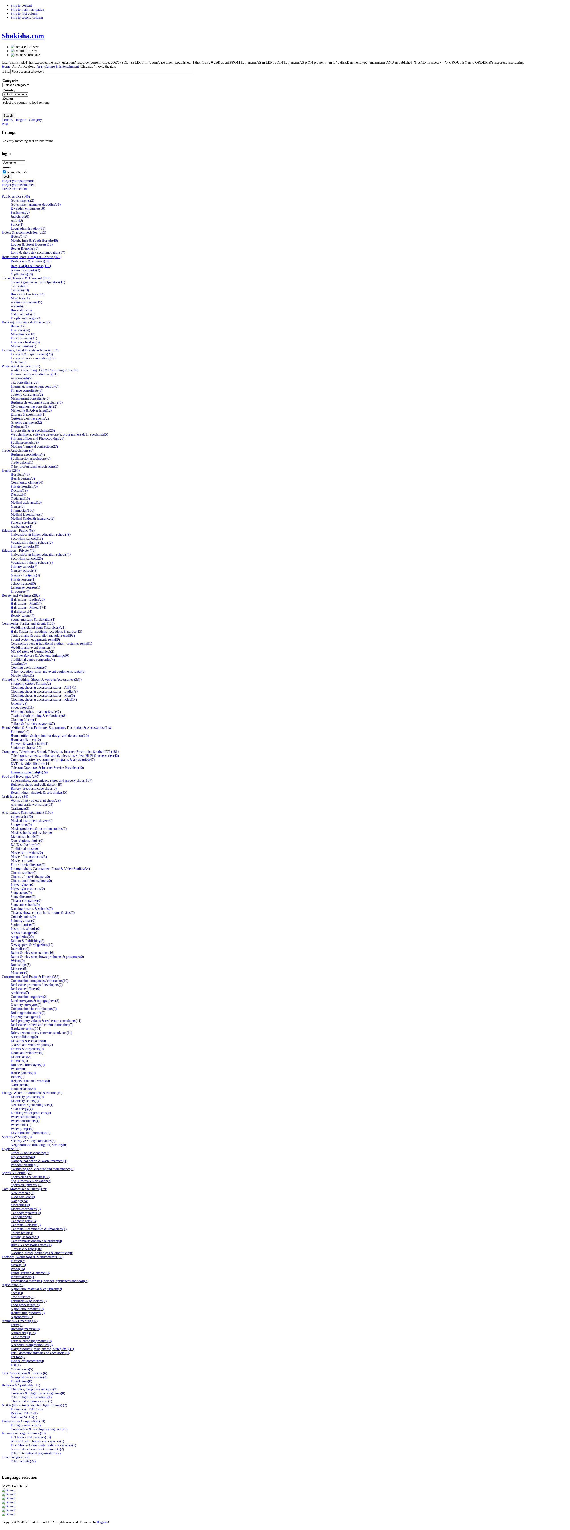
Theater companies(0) (26, 900)
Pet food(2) (18, 1357)
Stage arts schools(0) (25, 904)
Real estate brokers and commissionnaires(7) (42, 1025)
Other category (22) (15, 1457)
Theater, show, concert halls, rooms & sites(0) (43, 912)
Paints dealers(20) (23, 1089)
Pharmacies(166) (22, 510)
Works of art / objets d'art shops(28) (36, 800)
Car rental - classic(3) (26, 1225)
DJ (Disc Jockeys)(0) (25, 844)
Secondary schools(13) (27, 538)
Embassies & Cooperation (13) (23, 1421)
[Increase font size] (25, 47)
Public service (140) (16, 196)
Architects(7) (20, 993)
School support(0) (23, 583)
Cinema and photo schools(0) (31, 880)
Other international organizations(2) (36, 1453)
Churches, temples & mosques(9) (34, 1389)
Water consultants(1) (25, 1121)
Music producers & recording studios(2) (39, 828)
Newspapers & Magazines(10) (32, 945)
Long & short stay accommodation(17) (38, 252)
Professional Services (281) (21, 366)
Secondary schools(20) (27, 558)
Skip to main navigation (27, 9)
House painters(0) (23, 1073)
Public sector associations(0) (30, 458)
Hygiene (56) (11, 1149)
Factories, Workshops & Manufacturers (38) (32, 1257)
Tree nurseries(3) (22, 1297)
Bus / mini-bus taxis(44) (27, 294)
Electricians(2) (21, 1057)
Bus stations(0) (21, 310)
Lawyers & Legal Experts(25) (32, 354)
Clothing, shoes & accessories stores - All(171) (43, 687)
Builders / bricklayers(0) (28, 1065)
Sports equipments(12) (26, 1185)
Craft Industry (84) (15, 796)
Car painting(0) (21, 1217)
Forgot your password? (18, 181)
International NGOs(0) (27, 1409)
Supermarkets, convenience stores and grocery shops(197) (51, 780)
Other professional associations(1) (34, 466)
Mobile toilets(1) (22, 675)
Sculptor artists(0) (23, 924)
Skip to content (21, 5)
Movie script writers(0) (27, 852)
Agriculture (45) (13, 1285)
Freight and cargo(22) (26, 318)
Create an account (14, 189)
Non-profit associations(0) (29, 1377)
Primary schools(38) (25, 546)
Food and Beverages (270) (20, 776)
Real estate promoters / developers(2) (37, 985)
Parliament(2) (20, 212)
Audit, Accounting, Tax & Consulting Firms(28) (44, 370)
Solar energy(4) (22, 1109)
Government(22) (22, 200)
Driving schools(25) (25, 1237)
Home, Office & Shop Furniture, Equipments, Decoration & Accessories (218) (57, 727)
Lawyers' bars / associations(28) (33, 358)
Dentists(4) (18, 494)
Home (6, 66)
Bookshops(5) (21, 965)
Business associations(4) (28, 454)
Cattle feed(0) (20, 1337)
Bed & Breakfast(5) (24, 248)
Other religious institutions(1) (31, 1397)
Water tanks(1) (21, 1125)
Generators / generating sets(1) (32, 1105)
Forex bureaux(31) (24, 338)
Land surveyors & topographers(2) (35, 1001)
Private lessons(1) (23, 579)
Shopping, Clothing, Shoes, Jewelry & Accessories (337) (42, 679)
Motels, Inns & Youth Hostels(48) (34, 240)
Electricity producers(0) (27, 1097)
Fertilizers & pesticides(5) (29, 1301)
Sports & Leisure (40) (17, 1173)
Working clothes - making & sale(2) (36, 711)
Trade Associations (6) (17, 450)
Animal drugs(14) (23, 1333)
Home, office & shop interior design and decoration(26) (50, 735)
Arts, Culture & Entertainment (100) (27, 812)
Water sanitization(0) (25, 1117)
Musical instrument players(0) (31, 820)
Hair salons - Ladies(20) (28, 599)
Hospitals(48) (20, 474)
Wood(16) (18, 1269)
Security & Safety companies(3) (33, 1141)
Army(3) (17, 220)
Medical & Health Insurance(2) (32, 518)
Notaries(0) (18, 362)
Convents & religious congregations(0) (38, 1393)
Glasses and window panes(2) (32, 1045)
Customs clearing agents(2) (30, 418)
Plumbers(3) (19, 1061)
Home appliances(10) (26, 739)
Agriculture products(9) (27, 1309)
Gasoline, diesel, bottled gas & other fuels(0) (42, 1253)
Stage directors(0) (23, 896)
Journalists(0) (20, 949)
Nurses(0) (17, 506)
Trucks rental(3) (22, 1233)
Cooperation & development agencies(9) (39, 1429)
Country (8, 120)
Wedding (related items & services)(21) (38, 627)
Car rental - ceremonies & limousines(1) (39, 1229)
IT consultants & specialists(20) (33, 430)
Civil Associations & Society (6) (24, 1373)
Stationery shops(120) (26, 747)
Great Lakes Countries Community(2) (37, 1449)
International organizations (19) (24, 1433)
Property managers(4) (26, 1017)
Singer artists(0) (22, 816)
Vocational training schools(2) (32, 542)
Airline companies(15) (26, 302)
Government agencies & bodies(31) (36, 204)
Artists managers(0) (24, 933)
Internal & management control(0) (34, 386)
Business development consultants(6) (37, 402)
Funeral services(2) (24, 522)
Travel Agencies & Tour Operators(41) (38, 282)
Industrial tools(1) (23, 1277)
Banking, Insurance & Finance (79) (26, 322)
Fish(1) (16, 1365)
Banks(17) (18, 326)
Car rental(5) (19, 286)
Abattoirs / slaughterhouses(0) (32, 1345)
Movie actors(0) (22, 860)
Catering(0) (19, 663)
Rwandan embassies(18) (28, 208)
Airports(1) (18, 306)
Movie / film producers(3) (29, 856)
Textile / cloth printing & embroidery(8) (38, 715)
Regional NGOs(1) (24, 1413)
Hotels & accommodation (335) (24, 232)
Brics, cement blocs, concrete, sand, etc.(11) (41, 1033)
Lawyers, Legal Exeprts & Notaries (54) (30, 350)
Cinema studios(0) (23, 872)
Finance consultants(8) (26, 390)
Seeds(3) (17, 1293)
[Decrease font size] (25, 55)
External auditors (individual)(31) (34, 374)
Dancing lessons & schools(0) (32, 908)
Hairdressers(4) (21, 611)
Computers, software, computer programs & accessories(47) (53, 759)
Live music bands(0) (25, 836)
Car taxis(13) (20, 290)
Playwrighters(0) (22, 884)
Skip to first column (24, 13)
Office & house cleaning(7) (30, 1153)
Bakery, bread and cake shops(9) (34, 788)
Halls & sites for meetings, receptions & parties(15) (46, 631)
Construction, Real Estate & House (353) (30, 977)
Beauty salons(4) (22, 615)
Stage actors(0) (21, 892)
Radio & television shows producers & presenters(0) (47, 957)
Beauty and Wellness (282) (21, 595)
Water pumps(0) (22, 1129)
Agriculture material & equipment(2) (36, 1289)
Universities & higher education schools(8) (41, 534)
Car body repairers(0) (26, 1213)
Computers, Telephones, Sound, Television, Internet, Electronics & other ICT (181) (60, 751)
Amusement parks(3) (25, 270)
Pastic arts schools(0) (25, 929)
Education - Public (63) (18, 530)
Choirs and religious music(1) (31, 1401)
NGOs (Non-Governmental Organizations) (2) (34, 1405)
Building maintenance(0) (28, 1013)
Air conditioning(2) (24, 1037)
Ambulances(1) (21, 526)
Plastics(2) (18, 1261)
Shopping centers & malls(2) (31, 683)
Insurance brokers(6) (25, 342)
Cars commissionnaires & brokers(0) (36, 1241)
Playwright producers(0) (28, 888)
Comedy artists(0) (23, 916)
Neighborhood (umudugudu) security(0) (39, 1145)
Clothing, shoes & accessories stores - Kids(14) (44, 699)
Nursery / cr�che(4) (25, 575)
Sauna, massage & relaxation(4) (33, 619)
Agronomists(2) (22, 1317)
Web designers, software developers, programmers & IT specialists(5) (59, 434)
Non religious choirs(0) (27, 840)
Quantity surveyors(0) (26, 1005)
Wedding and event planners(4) (33, 647)
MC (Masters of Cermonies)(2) (32, 651)
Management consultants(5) (30, 398)
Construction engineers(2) (29, 997)
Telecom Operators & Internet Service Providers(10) (47, 767)
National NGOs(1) (24, 1417)
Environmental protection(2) (30, 1133)
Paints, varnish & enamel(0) (30, 1273)
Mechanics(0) (20, 1205)
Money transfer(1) (23, 346)
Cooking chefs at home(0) (29, 667)
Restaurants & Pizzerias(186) (31, 261)
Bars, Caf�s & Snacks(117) (31, 266)
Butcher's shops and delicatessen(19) (36, 784)
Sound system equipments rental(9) (35, 639)
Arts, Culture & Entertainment (58, 66)
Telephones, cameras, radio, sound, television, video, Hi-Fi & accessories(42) (65, 755)
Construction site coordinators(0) (34, 1009)
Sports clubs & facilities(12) (30, 1177)
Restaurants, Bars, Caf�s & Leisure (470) (31, 257)
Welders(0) (18, 1069)
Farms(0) (17, 1325)
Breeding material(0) (25, 1329)
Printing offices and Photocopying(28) (37, 438)
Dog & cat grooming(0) (27, 1361)
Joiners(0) (17, 1077)
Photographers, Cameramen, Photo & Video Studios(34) (50, 868)
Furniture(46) (20, 731)
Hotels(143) (19, 236)
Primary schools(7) (24, 566)
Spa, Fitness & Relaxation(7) (31, 1181)
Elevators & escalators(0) (28, 1041)
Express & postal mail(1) (28, 414)
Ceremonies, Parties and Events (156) (28, 623)
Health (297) (11, 470)
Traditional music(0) (25, 848)
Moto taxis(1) (20, 298)
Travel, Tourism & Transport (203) (26, 278)
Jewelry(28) (19, 703)
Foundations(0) (21, 1381)
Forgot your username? (18, 185)
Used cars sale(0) (23, 1197)
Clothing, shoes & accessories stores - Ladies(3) (44, 691)
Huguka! (103, 1522)
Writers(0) (18, 961)
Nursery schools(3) (24, 570)
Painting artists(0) (23, 920)
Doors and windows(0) (27, 1053)
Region (21, 120)
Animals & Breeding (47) (20, 1321)
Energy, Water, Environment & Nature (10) (32, 1093)
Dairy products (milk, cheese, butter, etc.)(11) (42, 1349)
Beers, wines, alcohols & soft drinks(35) (39, 792)
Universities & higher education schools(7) (41, 554)
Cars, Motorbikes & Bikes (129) (24, 1189)
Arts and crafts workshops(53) (32, 804)
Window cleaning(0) (25, 1165)
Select (6, 1486)
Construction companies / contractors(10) (39, 981)
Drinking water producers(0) (31, 1113)
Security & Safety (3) (17, 1137)
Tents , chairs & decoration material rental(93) (43, 635)
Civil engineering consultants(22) (34, 406)
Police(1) (17, 224)
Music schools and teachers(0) (32, 832)
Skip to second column (27, 17)
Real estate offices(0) (25, 989)
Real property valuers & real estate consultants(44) (46, 1021)
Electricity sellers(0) (25, 1101)
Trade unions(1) (22, 462)
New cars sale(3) (22, 1193)
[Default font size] (24, 51)
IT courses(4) (20, 591)
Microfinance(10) (23, 334)
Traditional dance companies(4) (33, 659)
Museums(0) (19, 973)
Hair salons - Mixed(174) (28, 607)
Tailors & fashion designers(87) (33, 723)
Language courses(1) (25, 587)
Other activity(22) (23, 1461)
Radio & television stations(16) (32, 953)
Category (36, 120)
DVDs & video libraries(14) (30, 763)
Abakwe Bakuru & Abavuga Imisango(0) (40, 655)
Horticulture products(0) (28, 1313)
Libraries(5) (19, 969)
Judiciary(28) (20, 216)
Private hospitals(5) (24, 486)
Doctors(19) (19, 490)
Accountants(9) (21, 378)
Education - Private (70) (18, 550)
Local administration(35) (28, 228)
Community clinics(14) (27, 482)
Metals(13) (18, 1265)
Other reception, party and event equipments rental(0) (48, 671)
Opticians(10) (20, 498)
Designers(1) (20, 426)
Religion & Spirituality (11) (21, 1385)
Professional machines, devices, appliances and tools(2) (49, 1281)
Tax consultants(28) (24, 382)
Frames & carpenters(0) (27, 1049)
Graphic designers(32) (26, 422)
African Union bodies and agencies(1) (37, 1441)
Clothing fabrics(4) (24, 719)
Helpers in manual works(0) (30, 1081)
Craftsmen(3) (20, 808)
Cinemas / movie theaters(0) (30, 876)
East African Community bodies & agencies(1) (43, 1445)
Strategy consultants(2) (27, 394)
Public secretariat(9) (25, 442)
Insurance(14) (20, 330)
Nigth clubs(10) (22, 274)
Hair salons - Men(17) (26, 603)
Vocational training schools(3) (32, 562)
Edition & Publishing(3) (27, 941)
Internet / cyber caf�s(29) (29, 772)
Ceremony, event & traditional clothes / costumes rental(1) (51, 643)
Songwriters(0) (21, 824)
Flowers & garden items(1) (29, 743)
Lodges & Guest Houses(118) (32, 244)
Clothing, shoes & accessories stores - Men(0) (43, 695)
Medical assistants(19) (26, 502)
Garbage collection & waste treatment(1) (39, 1161)
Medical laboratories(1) (27, 514)
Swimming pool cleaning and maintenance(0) (42, 1169)
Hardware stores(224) (26, 1029)
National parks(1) (23, 314)
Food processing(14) (25, 1305)
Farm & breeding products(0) (31, 1341)
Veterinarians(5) (22, 1369)
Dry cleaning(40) (23, 1157)
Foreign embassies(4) (26, 1425)
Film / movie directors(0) (28, 864)
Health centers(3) (23, 478)
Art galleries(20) (22, 937)
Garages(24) (19, 1201)
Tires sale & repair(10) (26, 1249)
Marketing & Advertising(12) (31, 410)
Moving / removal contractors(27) (34, 446)
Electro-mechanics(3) (26, 1209)
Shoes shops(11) (22, 707)
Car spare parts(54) (24, 1221)
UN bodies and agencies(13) (31, 1437)
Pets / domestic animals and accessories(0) (40, 1353)
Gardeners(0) (20, 1085)
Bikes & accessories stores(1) (31, 1245)
